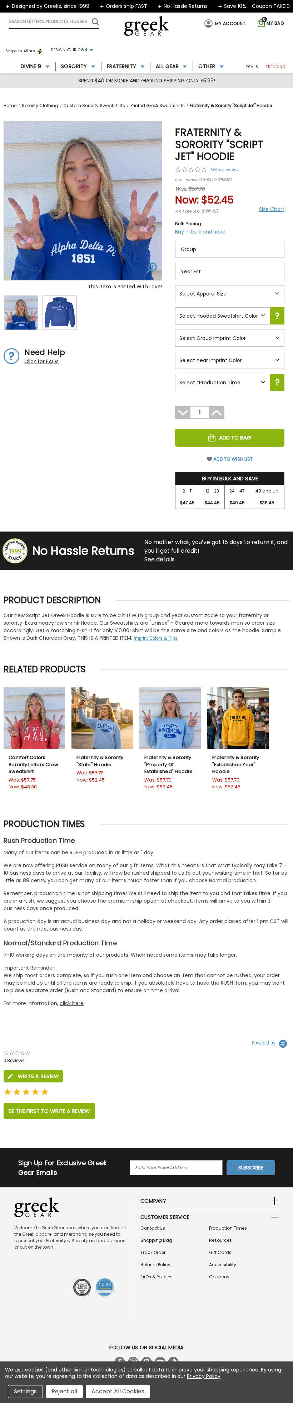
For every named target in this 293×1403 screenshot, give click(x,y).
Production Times (228, 1228)
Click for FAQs (41, 361)
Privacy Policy (203, 1376)
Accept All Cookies (117, 1391)
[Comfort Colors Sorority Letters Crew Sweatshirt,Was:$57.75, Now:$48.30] (34, 718)
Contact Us (152, 1228)
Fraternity (121, 66)
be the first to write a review (49, 1111)
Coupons (219, 1277)
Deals (252, 66)
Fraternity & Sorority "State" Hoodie (99, 761)
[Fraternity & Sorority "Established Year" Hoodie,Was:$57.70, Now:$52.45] (238, 718)
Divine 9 (31, 66)
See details (159, 559)
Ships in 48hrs (20, 51)
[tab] (33, 1076)
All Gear (167, 66)
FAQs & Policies (156, 1277)
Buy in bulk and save (200, 231)
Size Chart (271, 209)
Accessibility (222, 1265)
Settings (25, 1391)
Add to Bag (235, 437)
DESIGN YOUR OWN (69, 50)
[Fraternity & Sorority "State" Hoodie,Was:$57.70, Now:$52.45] (102, 718)
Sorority (74, 66)
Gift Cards (220, 1252)
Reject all (64, 1391)
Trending (275, 66)
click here (72, 1003)
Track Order (152, 1252)
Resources (220, 1240)
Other (206, 66)
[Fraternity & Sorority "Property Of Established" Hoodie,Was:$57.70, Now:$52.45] (170, 718)
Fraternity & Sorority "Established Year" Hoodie (235, 764)
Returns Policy (155, 1265)
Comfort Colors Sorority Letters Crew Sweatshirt (33, 764)
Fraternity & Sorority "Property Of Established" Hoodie (168, 764)
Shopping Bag (156, 1240)
